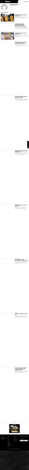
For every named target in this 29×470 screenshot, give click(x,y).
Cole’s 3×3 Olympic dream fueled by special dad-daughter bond (21, 368)
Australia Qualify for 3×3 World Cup (21, 34)
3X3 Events (8, 442)
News (15, 13)
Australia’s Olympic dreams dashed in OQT (21, 151)
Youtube (16, 441)
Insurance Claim (9, 444)
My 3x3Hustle (26, 1)
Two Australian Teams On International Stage (21, 43)
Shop (8, 440)
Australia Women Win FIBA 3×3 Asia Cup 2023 (21, 97)
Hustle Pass (8, 443)
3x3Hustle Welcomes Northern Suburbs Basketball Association (20, 25)
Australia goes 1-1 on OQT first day (21, 206)
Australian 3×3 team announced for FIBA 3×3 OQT (21, 260)
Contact (8, 441)
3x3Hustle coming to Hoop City (21, 314)
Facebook (16, 440)
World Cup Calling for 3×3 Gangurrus (21, 15)
